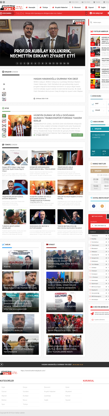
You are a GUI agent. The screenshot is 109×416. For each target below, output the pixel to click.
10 (50, 63)
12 (57, 63)
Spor (3, 404)
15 (68, 63)
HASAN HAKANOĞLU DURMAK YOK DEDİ (56, 79)
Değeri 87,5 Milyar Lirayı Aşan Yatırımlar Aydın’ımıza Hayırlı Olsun (13, 169)
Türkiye (45, 7)
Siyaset (91, 7)
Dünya (25, 387)
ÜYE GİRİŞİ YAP (97, 13)
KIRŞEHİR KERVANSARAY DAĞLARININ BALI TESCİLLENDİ (42, 168)
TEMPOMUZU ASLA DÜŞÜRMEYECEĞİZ (65, 168)
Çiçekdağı (47, 396)
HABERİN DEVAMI (77, 98)
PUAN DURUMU (98, 216)
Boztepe (25, 396)
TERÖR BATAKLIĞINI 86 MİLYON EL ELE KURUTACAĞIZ (69, 227)
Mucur (25, 400)
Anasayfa (32, 7)
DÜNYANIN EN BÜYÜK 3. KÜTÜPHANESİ (39, 227)
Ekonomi (77, 7)
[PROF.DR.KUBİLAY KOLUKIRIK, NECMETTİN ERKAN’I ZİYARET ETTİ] (42, 40)
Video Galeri (75, 2)
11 (53, 63)
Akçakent (68, 391)
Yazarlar (98, 2)
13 (61, 63)
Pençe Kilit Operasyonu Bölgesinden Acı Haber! (43, 13)
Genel (67, 387)
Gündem (26, 391)
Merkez (4, 400)
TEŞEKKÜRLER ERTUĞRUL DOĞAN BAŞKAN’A (12, 198)
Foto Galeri (87, 2)
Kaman (67, 396)
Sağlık (103, 7)
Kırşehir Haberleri (61, 7)
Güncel (4, 391)
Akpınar (4, 396)
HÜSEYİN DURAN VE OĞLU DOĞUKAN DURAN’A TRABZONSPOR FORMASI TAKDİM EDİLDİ (58, 118)
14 (64, 63)
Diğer (3, 387)
